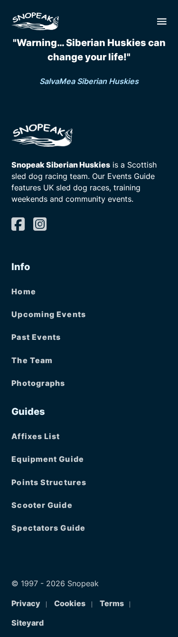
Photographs (38, 383)
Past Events (36, 337)
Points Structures (48, 482)
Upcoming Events (48, 314)
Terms (112, 603)
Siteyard (27, 623)
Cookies (69, 603)
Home (23, 291)
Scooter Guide (41, 505)
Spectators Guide (48, 528)
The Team (32, 360)
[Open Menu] (162, 21)
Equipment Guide (47, 459)
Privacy (25, 603)
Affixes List (35, 436)
